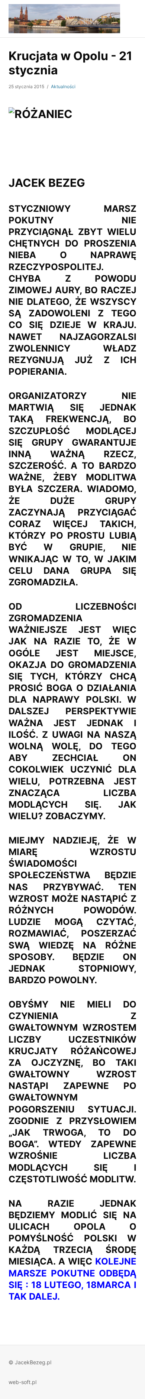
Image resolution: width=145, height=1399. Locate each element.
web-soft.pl (22, 1382)
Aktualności (63, 86)
